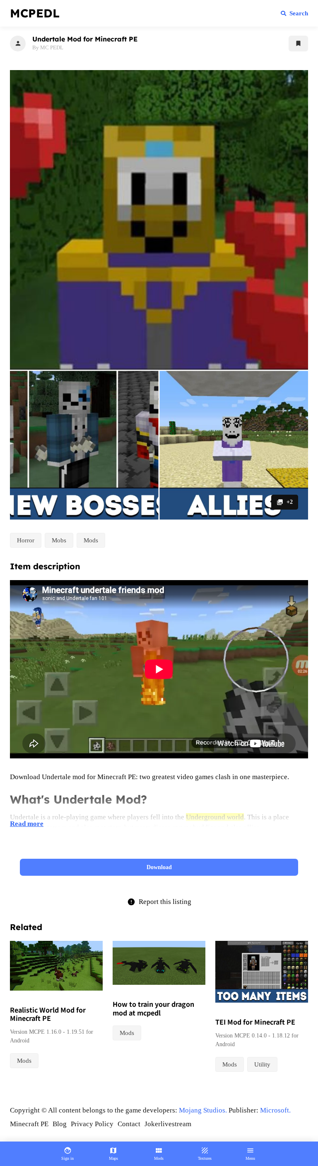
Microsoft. (275, 1110)
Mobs (59, 540)
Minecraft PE (29, 1124)
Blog (60, 1124)
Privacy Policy (92, 1124)
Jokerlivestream (168, 1124)
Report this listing (159, 902)
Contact (129, 1124)
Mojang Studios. (203, 1110)
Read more (26, 824)
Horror (25, 540)
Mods (91, 540)
